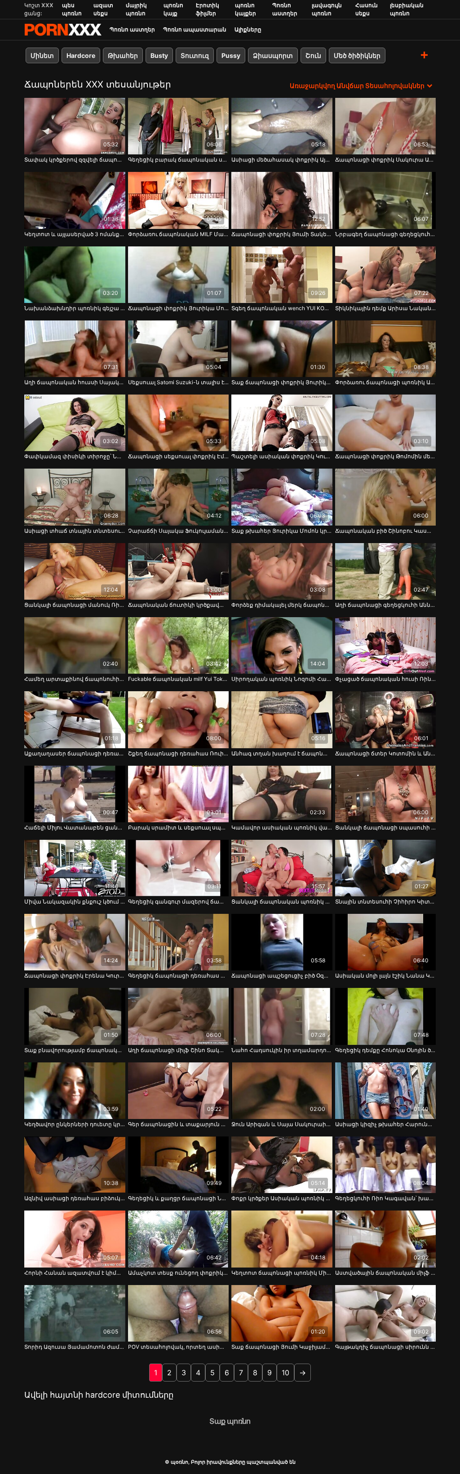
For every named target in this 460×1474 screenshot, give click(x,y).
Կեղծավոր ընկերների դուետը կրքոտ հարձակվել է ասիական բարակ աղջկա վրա (74, 1124)
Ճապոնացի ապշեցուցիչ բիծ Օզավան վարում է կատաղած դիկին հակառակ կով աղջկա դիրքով (281, 975)
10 (285, 1372)
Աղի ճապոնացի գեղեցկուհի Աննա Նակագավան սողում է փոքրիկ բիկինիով (385, 604)
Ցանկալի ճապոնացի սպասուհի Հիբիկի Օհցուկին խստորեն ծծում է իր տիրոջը (385, 827)
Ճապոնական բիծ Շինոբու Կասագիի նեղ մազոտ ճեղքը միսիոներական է (385, 530)
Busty (159, 55)
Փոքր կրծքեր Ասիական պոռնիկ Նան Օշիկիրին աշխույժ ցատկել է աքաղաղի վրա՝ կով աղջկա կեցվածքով (281, 1198)
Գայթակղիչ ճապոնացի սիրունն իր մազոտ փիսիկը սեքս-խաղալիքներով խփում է (385, 1346)
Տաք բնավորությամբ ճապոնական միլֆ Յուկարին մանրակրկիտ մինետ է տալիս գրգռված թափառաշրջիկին (74, 1050)
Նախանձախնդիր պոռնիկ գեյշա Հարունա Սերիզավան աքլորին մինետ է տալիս (74, 308)
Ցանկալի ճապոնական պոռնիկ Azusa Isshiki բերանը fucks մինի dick (281, 901)
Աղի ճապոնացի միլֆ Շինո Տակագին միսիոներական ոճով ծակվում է (178, 1050)
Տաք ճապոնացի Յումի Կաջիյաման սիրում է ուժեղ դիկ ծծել (281, 1346)
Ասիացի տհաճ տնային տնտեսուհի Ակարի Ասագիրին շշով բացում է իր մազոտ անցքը (74, 530)
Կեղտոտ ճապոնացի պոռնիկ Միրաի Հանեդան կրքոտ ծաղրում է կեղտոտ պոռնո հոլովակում (281, 1272)
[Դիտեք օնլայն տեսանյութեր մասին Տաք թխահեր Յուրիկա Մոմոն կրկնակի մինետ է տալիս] (281, 497)
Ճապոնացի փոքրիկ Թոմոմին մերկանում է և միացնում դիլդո (385, 456)
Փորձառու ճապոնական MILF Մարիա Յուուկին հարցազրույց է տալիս (178, 234)
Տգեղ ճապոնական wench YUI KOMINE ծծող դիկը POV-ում (281, 308)
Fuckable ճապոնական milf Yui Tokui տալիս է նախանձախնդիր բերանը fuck (178, 679)
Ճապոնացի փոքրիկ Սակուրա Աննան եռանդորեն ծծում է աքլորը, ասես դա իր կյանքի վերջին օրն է (385, 159)
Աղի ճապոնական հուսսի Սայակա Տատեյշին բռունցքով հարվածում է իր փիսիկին (74, 382)
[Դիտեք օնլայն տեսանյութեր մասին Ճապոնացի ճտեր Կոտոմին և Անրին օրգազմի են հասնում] (385, 719)
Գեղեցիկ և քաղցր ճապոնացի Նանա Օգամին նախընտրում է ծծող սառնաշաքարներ (178, 1198)
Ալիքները (247, 29)
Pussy (230, 55)
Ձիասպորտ (273, 55)
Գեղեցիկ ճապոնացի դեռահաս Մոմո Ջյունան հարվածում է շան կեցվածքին (178, 975)
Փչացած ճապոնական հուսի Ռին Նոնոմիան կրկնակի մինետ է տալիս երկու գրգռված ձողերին (385, 679)
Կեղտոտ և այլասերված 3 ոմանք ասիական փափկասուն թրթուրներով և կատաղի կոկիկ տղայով (74, 234)
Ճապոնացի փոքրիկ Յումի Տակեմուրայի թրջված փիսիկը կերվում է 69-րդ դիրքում (281, 234)
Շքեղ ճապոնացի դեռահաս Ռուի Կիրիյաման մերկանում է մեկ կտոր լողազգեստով (178, 753)
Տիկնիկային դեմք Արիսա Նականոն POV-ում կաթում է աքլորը (385, 308)
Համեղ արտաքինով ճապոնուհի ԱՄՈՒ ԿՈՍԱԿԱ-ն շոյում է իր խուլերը (74, 679)
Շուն (313, 55)
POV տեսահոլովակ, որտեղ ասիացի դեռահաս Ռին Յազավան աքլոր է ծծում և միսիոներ (178, 1346)
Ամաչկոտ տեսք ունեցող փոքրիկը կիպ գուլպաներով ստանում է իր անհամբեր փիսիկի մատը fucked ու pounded (178, 1272)
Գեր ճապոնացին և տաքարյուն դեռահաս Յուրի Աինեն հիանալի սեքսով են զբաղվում (178, 1124)
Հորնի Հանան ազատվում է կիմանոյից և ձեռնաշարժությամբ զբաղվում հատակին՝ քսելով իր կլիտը (74, 1272)
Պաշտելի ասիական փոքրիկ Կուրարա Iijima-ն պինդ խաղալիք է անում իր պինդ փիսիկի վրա (281, 456)
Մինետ (42, 55)
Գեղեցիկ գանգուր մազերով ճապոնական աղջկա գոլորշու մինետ (178, 901)
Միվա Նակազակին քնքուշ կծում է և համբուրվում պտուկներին (74, 901)
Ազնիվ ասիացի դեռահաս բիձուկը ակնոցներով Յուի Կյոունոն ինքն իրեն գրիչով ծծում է (74, 1198)
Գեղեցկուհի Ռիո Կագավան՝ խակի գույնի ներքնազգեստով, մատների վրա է (385, 1198)
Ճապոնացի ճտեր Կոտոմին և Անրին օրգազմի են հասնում (385, 753)
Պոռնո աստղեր (132, 29)
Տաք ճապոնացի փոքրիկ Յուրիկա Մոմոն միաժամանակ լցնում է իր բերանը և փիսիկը (281, 382)
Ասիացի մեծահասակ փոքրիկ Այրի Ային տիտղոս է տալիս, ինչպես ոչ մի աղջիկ (281, 159)
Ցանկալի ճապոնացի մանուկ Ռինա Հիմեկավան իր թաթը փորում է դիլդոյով (74, 604)
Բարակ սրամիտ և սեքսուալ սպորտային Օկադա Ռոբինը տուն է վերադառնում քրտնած (178, 827)
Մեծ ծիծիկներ (357, 55)
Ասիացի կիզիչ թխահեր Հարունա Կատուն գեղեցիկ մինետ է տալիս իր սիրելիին (385, 1124)
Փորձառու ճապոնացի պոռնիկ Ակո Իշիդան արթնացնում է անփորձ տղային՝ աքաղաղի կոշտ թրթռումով (385, 382)
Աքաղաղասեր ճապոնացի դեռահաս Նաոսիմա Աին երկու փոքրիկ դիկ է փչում (74, 753)
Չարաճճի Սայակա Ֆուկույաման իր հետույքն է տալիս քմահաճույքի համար (178, 530)
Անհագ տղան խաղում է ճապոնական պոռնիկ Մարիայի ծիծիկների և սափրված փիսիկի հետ (281, 753)
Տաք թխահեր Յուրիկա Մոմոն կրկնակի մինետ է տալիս (281, 530)
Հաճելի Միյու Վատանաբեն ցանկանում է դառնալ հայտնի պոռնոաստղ (74, 827)
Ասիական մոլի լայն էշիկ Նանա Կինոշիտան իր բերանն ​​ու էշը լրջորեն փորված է (385, 975)
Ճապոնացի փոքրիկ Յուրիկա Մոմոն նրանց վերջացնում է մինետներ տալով (178, 308)
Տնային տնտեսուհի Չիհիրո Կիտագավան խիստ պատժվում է (385, 901)
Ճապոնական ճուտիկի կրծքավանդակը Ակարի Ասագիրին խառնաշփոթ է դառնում (178, 604)
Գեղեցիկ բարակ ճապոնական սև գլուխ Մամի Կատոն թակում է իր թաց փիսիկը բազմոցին (178, 159)
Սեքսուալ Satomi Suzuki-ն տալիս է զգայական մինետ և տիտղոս (178, 382)
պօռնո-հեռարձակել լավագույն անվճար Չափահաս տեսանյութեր (63, 29)
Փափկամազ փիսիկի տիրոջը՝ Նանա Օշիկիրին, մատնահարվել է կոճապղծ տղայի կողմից (74, 456)
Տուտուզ (195, 55)
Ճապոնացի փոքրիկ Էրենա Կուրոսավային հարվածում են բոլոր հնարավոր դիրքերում (74, 975)
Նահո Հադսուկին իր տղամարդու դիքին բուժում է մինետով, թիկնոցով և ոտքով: (281, 1050)
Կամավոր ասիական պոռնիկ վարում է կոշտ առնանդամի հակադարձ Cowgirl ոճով (281, 827)
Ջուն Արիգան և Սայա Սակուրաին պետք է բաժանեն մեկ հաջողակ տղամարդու (281, 1124)
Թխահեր (123, 55)
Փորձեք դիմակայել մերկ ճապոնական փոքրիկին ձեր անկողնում (281, 604)
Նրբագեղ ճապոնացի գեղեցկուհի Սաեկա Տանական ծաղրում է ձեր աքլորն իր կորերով (385, 234)
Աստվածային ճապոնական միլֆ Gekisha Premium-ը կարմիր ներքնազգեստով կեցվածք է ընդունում (385, 1272)
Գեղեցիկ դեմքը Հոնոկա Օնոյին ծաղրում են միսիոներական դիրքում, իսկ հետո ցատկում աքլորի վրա (385, 1050)
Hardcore (80, 55)
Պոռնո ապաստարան (194, 29)
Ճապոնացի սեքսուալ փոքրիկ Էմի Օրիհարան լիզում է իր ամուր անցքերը (178, 456)
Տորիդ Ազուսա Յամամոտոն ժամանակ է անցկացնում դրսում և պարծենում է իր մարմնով (74, 1346)
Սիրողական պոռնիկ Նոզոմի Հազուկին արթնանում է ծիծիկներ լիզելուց (281, 679)
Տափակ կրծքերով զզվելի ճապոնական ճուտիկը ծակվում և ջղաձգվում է (74, 159)
